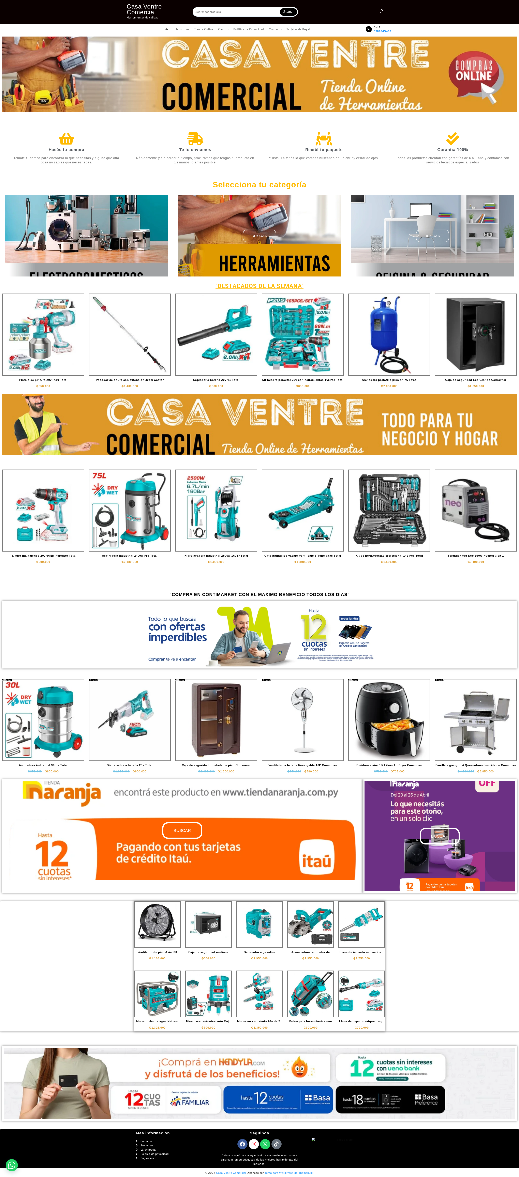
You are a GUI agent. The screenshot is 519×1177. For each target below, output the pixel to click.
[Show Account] (381, 12)
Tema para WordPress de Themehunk (289, 1172)
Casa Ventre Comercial (144, 9)
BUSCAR (259, 236)
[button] (12, 1165)
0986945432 (382, 31)
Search (288, 11)
